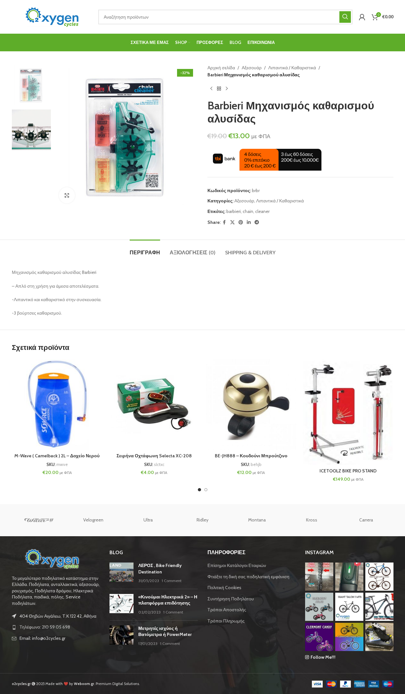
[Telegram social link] (257, 222)
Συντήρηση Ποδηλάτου (230, 599)
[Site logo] (52, 16)
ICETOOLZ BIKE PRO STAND (348, 471)
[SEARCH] (345, 17)
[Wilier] (39, 520)
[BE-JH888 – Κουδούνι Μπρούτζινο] (251, 404)
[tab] (145, 249)
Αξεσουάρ (252, 68)
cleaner (262, 211)
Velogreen (93, 520)
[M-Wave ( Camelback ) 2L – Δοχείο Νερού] (57, 404)
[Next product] (227, 89)
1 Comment (172, 580)
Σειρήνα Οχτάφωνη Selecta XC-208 (154, 456)
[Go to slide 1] (199, 489)
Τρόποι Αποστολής (226, 610)
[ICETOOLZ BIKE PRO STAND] (348, 412)
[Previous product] (211, 89)
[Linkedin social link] (249, 222)
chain (248, 211)
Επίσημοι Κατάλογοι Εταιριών (236, 565)
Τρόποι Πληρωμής (226, 621)
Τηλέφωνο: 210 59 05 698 (45, 627)
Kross (311, 520)
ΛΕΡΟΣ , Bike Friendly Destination (160, 569)
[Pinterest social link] (241, 222)
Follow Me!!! (323, 657)
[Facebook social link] (224, 222)
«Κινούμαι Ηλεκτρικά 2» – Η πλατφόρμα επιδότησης (167, 600)
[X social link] (232, 222)
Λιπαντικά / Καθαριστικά (292, 68)
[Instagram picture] (319, 577)
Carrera (366, 520)
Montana (257, 520)
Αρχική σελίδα (221, 68)
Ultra (148, 520)
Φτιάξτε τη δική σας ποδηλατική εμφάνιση (248, 577)
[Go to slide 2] (205, 489)
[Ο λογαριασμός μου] (362, 17)
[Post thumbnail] (121, 573)
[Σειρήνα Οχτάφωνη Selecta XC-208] (154, 404)
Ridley (202, 520)
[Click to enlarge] (67, 195)
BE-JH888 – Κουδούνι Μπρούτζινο (251, 456)
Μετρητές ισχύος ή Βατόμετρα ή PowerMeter (165, 631)
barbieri (233, 211)
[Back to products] (219, 89)
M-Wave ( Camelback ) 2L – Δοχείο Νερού (57, 456)
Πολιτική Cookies (224, 587)
